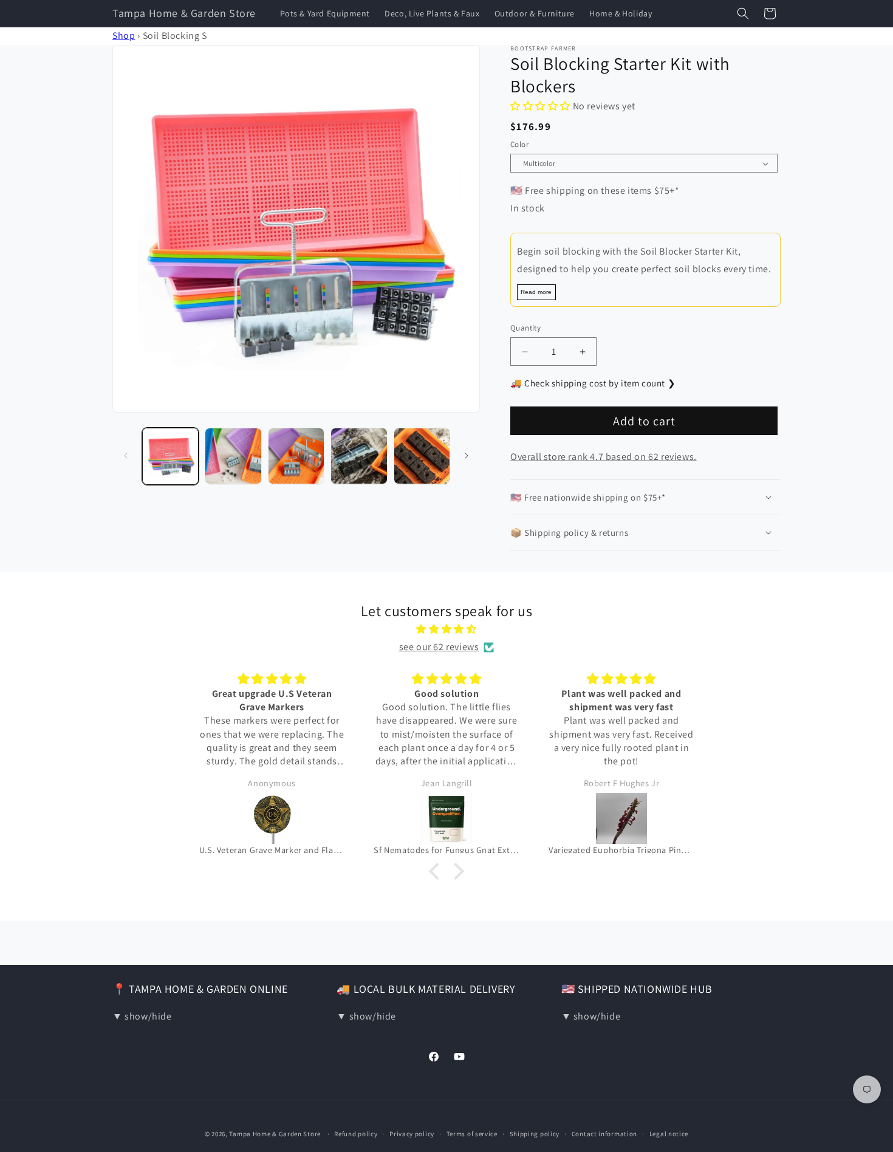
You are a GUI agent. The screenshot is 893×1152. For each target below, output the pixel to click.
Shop (123, 35)
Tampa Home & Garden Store (275, 1134)
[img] (446, 629)
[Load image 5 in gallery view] (422, 456)
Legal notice (668, 1134)
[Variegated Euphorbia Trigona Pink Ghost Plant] (621, 818)
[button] (743, 13)
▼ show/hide (142, 1016)
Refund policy (355, 1134)
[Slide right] (466, 455)
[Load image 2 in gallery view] (233, 456)
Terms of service (472, 1134)
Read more (536, 292)
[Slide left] (125, 455)
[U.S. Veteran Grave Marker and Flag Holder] (272, 818)
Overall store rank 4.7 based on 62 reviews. (603, 456)
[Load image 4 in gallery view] (358, 456)
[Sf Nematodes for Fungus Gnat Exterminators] (446, 818)
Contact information (604, 1134)
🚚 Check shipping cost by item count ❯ (593, 383)
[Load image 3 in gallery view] (296, 456)
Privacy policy (411, 1134)
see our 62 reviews (439, 646)
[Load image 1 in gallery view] (170, 456)
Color (519, 144)
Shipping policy (535, 1134)
